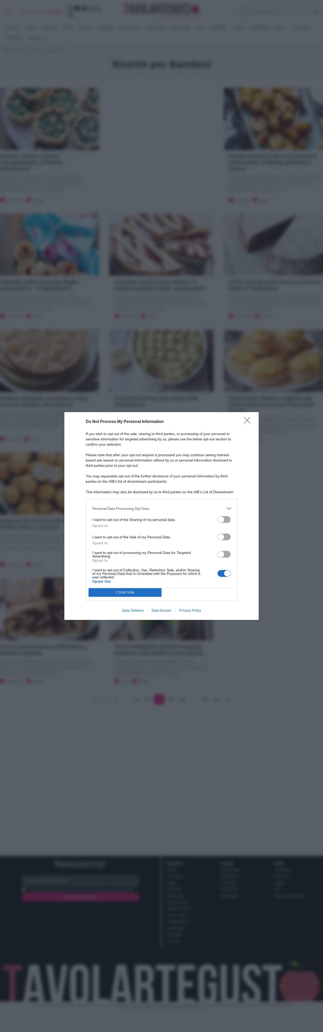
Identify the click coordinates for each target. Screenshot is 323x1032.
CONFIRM (125, 592)
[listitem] (161, 508)
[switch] (224, 519)
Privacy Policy (190, 610)
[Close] (249, 422)
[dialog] (161, 516)
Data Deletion (133, 610)
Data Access (161, 610)
